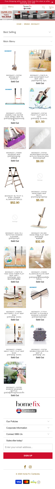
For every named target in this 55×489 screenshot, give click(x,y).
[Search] (44, 7)
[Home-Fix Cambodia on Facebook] (25, 467)
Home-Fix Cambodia (31, 474)
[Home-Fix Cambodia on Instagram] (30, 467)
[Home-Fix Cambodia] (27, 7)
